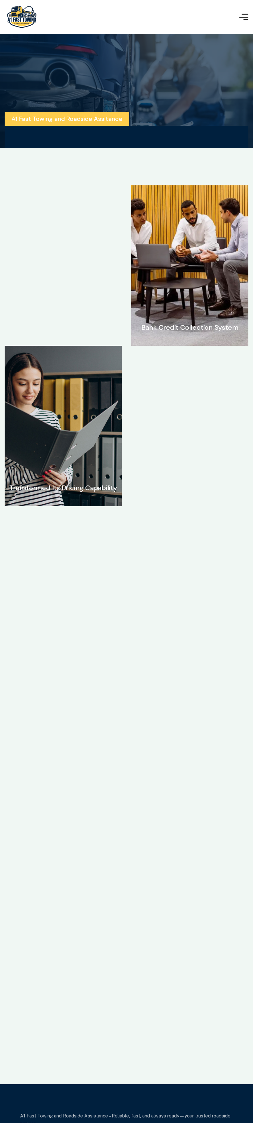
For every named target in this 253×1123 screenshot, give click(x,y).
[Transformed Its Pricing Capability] (63, 426)
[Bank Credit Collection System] (189, 265)
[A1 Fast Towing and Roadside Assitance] (22, 17)
